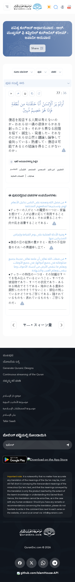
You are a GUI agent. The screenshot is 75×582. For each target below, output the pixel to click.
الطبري (60, 169)
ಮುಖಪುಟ (8, 355)
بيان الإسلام (9, 414)
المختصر (31, 169)
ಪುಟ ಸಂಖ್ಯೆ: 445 (14, 83)
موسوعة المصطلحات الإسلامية (19, 408)
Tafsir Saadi (9, 421)
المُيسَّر (22, 169)
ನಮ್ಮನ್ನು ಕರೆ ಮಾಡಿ (12, 380)
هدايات (31, 176)
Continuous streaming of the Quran (23, 374)
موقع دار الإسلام (12, 395)
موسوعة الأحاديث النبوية (15, 402)
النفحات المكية (17, 176)
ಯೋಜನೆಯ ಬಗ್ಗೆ (11, 361)
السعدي (41, 169)
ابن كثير (51, 169)
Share (35, 48)
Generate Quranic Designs (18, 368)
